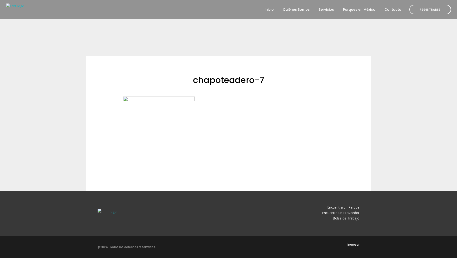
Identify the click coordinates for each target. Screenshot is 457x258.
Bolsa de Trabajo (346, 218)
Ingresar (353, 245)
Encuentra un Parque (343, 207)
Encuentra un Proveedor (340, 212)
